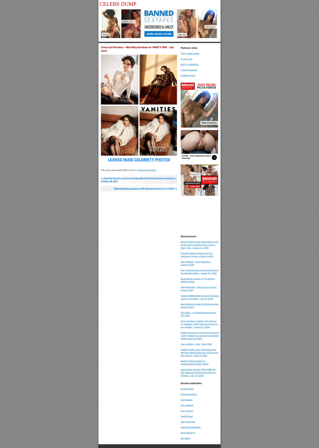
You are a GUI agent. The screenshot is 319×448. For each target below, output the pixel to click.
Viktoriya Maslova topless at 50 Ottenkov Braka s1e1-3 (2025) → (145, 188)
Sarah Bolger (187, 416)
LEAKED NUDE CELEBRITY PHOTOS (139, 159)
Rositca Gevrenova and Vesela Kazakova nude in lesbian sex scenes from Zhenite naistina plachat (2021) (200, 335)
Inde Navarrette (188, 422)
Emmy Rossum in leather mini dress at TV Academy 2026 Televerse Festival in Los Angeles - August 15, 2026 (199, 324)
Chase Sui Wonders (147, 170)
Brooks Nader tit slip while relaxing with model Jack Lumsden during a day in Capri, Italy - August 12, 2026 (199, 245)
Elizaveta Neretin (189, 394)
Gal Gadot (185, 438)
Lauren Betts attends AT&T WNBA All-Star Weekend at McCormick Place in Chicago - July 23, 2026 (198, 372)
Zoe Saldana (186, 400)
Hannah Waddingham (191, 427)
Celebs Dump (118, 4)
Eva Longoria (187, 411)
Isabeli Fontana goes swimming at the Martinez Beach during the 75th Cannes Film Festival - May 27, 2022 (199, 352)
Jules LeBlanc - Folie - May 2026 (196, 344)
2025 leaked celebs (190, 53)
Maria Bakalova (188, 433)
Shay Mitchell (187, 405)
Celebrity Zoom (188, 75)
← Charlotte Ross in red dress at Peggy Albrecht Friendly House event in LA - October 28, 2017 (138, 179)
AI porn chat (186, 59)
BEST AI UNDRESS (189, 64)
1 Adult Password (189, 70)
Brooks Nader (187, 389)
